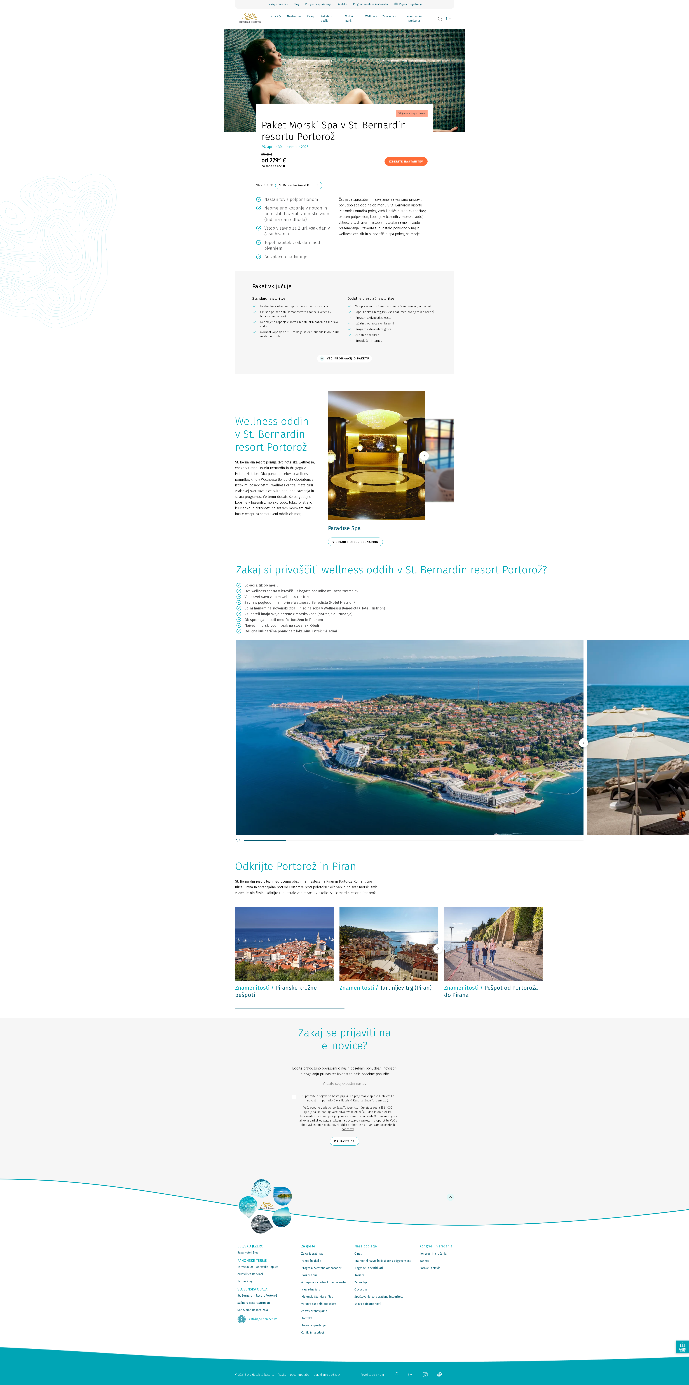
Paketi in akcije (326, 18)
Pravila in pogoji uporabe (293, 1374)
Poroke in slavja (429, 1268)
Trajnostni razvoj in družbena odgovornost (382, 1260)
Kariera (359, 1275)
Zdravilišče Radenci (250, 1274)
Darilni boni (309, 1275)
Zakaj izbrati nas (278, 4)
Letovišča (275, 16)
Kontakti (342, 4)
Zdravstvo (388, 16)
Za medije (360, 1282)
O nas (358, 1253)
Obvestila (360, 1289)
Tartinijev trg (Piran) (385, 987)
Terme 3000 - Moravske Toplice (257, 1267)
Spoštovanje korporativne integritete (378, 1296)
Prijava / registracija (410, 4)
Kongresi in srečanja (414, 18)
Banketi (424, 1260)
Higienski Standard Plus (317, 1296)
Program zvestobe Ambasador (370, 4)
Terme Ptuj (244, 1281)
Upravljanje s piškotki (327, 1374)
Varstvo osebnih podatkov (318, 1304)
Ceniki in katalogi (312, 1332)
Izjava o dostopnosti (367, 1304)
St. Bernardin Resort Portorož (298, 185)
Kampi (311, 16)
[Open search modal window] (440, 19)
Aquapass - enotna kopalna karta (323, 1282)
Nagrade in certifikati (368, 1268)
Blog (296, 4)
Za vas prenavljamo (314, 1311)
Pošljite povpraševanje (318, 4)
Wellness (371, 16)
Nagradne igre (310, 1289)
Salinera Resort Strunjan (253, 1302)
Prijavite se (344, 1141)
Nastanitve (294, 16)
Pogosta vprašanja (313, 1325)
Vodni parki (349, 18)
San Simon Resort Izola (252, 1310)
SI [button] (447, 18)
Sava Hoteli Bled (248, 1252)
